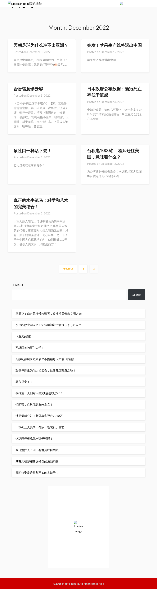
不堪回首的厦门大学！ (30, 347)
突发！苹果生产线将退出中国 (114, 45)
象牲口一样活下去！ (33, 150)
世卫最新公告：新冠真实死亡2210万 (39, 415)
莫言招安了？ (24, 381)
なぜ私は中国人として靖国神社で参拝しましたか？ (49, 325)
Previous (68, 268)
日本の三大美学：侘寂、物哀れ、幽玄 (40, 427)
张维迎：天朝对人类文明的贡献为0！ (39, 393)
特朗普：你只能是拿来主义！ (34, 404)
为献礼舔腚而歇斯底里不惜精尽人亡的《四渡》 (46, 359)
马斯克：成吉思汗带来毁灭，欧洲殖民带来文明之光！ (50, 313)
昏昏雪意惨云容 (28, 88)
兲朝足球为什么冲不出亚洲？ (41, 45)
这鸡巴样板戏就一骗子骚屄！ (34, 438)
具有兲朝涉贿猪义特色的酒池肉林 (37, 461)
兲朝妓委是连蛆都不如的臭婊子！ (37, 472)
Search (17, 285)
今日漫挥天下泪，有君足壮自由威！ (38, 450)
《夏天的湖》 (24, 336)
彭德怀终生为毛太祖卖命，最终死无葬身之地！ (46, 370)
